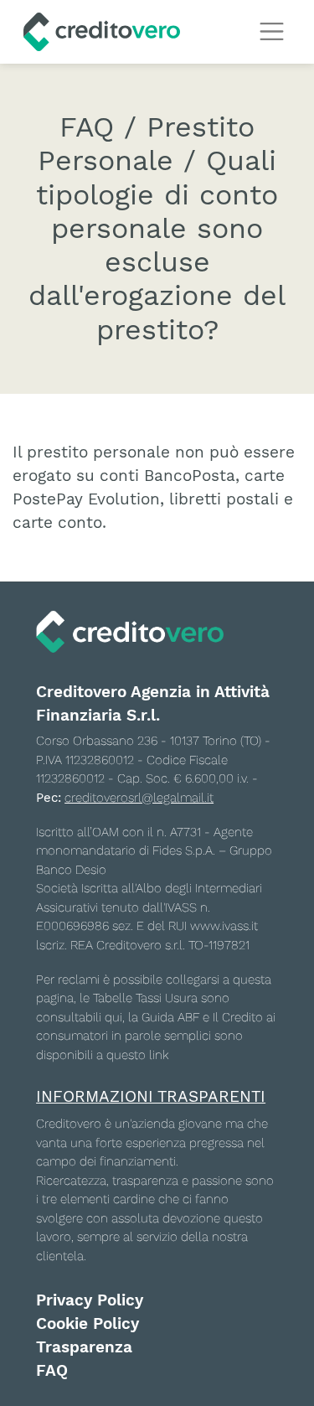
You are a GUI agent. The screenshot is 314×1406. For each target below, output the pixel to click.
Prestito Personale (146, 144)
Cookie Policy (87, 1324)
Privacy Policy (89, 1300)
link (158, 1054)
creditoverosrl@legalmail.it (139, 797)
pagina (55, 997)
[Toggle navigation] (271, 31)
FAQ (52, 1371)
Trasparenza (84, 1347)
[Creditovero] (101, 31)
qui (113, 1017)
